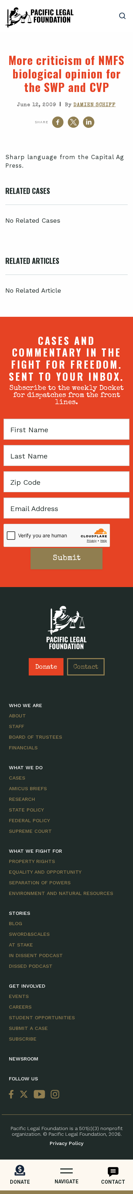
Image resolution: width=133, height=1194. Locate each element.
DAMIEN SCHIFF (94, 105)
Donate (46, 667)
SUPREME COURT (30, 831)
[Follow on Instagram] (53, 1094)
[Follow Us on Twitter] (24, 1094)
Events (19, 996)
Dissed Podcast (30, 966)
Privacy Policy (66, 1143)
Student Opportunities (42, 1017)
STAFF (16, 726)
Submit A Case (28, 1028)
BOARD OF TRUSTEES (35, 737)
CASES (17, 778)
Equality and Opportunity (45, 872)
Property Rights (32, 861)
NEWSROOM (23, 1059)
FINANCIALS (23, 747)
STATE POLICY (26, 810)
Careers (20, 1007)
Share (41, 122)
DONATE (20, 1182)
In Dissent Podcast (36, 955)
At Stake (21, 945)
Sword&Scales (29, 934)
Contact (85, 667)
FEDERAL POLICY (29, 820)
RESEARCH (22, 799)
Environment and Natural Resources (61, 893)
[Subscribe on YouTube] (39, 1094)
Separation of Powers (40, 882)
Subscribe (23, 1039)
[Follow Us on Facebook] (13, 1094)
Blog (15, 923)
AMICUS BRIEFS (28, 788)
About (17, 715)
